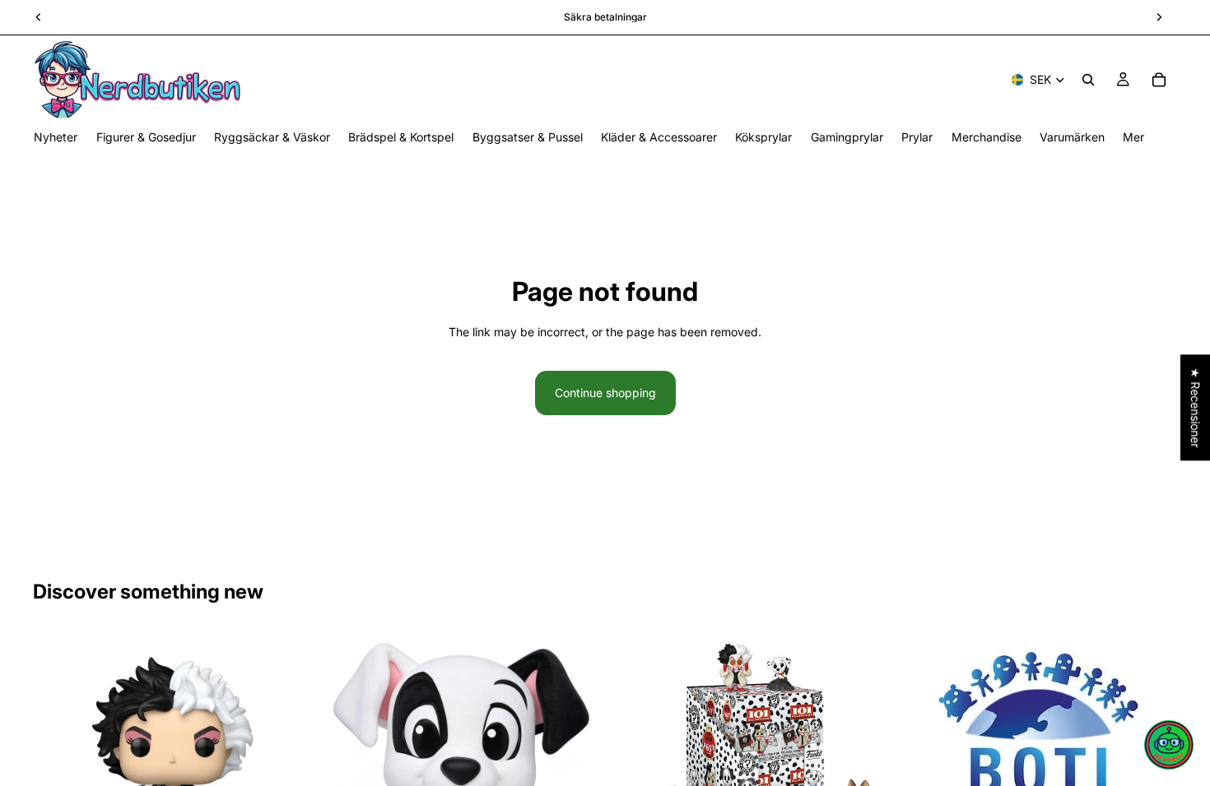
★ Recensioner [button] (1196, 407)
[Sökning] (1088, 80)
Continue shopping (605, 393)
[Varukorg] (1159, 80)
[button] (1169, 745)
